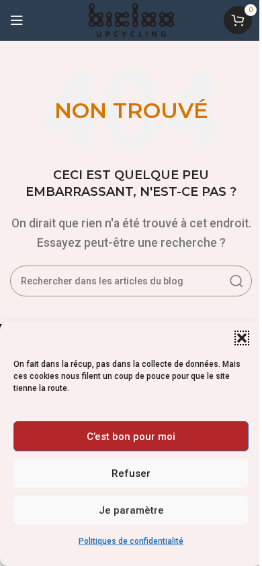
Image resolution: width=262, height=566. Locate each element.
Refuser (131, 473)
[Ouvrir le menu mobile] (16, 20)
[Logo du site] (131, 19)
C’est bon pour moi (131, 437)
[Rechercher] (236, 281)
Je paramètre (131, 510)
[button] (242, 338)
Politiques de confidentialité (131, 541)
